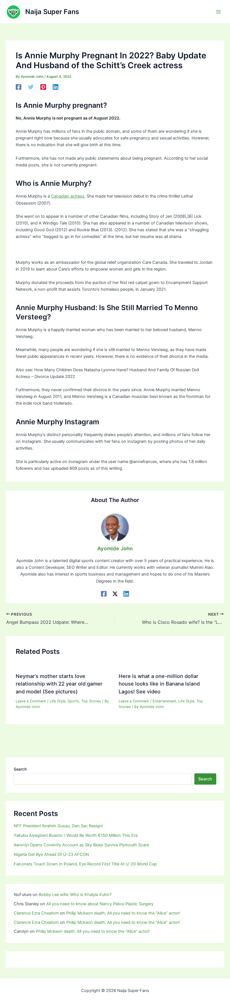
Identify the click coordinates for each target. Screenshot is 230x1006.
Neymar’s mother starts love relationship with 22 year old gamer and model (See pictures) (59, 684)
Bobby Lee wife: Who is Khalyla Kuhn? (75, 894)
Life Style (57, 701)
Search (20, 769)
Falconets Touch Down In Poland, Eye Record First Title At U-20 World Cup (85, 864)
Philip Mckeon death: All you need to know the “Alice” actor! (123, 913)
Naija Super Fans (52, 12)
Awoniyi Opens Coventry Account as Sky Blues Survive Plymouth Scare (81, 844)
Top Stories (91, 701)
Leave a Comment (31, 701)
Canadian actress (67, 196)
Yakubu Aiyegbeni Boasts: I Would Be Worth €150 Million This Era (75, 835)
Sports (73, 701)
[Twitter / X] (115, 594)
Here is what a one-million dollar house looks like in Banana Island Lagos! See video (159, 684)
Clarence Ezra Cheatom (36, 913)
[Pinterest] (43, 87)
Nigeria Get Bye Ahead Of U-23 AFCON (51, 854)
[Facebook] (18, 87)
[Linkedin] (55, 87)
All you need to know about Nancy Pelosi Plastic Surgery (99, 903)
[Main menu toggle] (218, 12)
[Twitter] (31, 87)
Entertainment (164, 701)
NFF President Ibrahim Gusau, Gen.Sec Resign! (58, 825)
